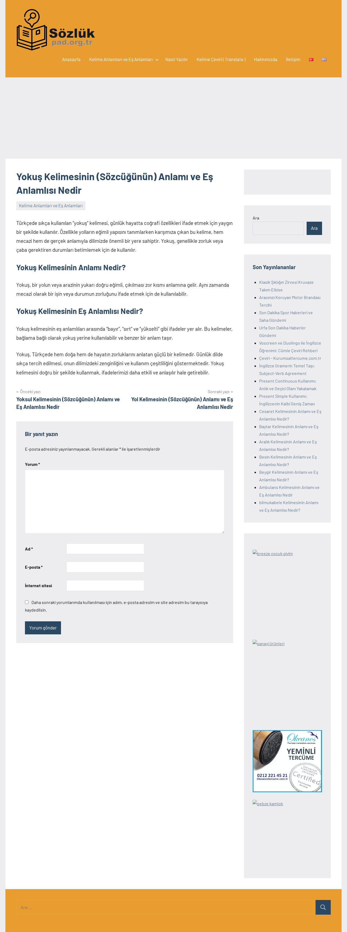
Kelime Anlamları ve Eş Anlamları (121, 59)
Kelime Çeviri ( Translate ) (221, 59)
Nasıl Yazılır (176, 59)
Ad (29, 548)
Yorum (32, 464)
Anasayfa (71, 59)
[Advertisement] (173, 118)
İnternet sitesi (38, 585)
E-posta (34, 567)
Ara (256, 217)
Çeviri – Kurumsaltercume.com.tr (290, 358)
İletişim (293, 59)
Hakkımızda (265, 59)
